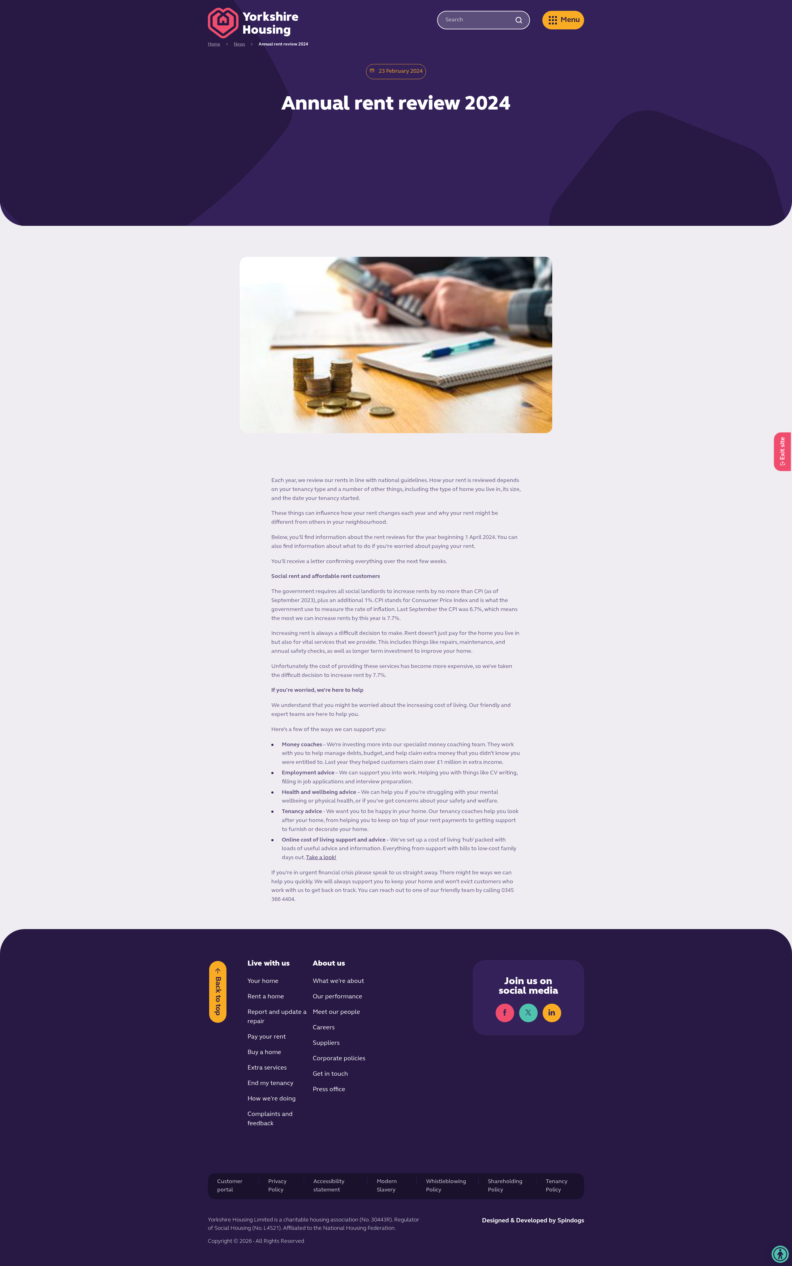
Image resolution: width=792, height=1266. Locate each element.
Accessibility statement (328, 1186)
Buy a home (264, 1052)
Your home (263, 981)
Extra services (267, 1068)
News (239, 44)
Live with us (269, 963)
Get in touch (330, 1074)
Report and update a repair (277, 1017)
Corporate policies (339, 1059)
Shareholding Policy (505, 1186)
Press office (329, 1090)
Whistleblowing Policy (446, 1186)
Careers (324, 1028)
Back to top (218, 995)
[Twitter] (528, 1013)
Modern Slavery (387, 1186)
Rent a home (266, 997)
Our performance (337, 997)
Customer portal (230, 1186)
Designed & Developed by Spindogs (533, 1221)
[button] (780, 1254)
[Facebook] (505, 1013)
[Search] (518, 20)
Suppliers (326, 1043)
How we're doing (272, 1099)
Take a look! (321, 858)
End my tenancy (270, 1083)
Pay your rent (267, 1037)
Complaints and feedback (270, 1119)
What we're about (338, 981)
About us (329, 963)
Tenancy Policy (556, 1186)
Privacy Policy (277, 1186)
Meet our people (336, 1012)
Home (214, 44)
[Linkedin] (552, 1013)
